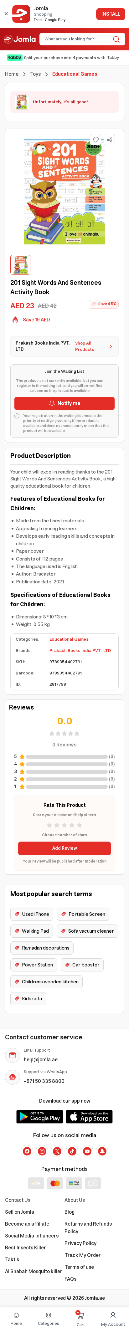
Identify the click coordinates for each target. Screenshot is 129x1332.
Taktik (12, 1259)
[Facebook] (26, 1151)
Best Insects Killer (25, 1248)
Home (11, 74)
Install (110, 14)
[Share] (109, 140)
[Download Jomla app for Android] (39, 1117)
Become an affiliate (27, 1224)
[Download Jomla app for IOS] (89, 1117)
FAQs (70, 1279)
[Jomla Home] (20, 39)
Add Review (64, 848)
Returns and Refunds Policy (88, 1227)
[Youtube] (87, 1151)
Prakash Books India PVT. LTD (80, 650)
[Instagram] (41, 1151)
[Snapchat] (102, 1151)
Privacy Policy (80, 1243)
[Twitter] (56, 1151)
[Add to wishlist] (95, 139)
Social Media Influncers (32, 1236)
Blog (69, 1212)
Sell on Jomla (19, 1212)
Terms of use (79, 1267)
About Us (74, 1200)
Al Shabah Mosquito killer (33, 1271)
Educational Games (69, 639)
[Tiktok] (72, 1151)
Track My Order (82, 1255)
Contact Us (17, 1200)
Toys (35, 74)
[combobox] (77, 39)
